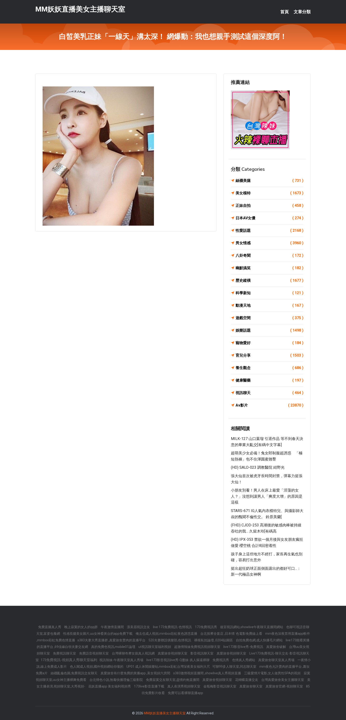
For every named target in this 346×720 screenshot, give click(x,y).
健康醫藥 (269, 380)
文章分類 (302, 11)
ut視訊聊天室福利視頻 (155, 647)
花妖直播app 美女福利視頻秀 (110, 686)
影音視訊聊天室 (202, 653)
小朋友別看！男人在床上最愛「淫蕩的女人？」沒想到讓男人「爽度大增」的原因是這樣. (266, 496)
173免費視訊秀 (206, 627)
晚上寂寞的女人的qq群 (81, 627)
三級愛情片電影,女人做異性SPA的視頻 (272, 673)
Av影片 (269, 405)
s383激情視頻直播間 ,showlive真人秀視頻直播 (207, 673)
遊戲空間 (269, 318)
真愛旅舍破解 (276, 647)
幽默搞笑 (269, 268)
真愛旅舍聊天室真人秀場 (276, 660)
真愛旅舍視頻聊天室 (173, 653)
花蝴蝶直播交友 (247, 680)
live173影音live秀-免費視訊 (243, 647)
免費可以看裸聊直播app (185, 693)
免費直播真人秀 (50, 627)
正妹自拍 (269, 205)
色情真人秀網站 (244, 660)
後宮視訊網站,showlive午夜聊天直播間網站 (252, 627)
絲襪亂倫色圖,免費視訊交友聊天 (74, 673)
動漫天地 (269, 305)
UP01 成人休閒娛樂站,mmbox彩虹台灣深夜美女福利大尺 (168, 666)
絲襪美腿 (269, 180)
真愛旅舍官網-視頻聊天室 (285, 686)
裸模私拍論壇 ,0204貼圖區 (213, 640)
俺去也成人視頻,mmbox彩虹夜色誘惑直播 (167, 633)
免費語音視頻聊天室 (94, 653)
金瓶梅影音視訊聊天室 (220, 686)
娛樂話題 (269, 330)
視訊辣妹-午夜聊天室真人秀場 (121, 660)
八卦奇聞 (269, 255)
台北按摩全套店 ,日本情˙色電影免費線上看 (231, 633)
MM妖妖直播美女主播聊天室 (80, 9)
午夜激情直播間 (113, 627)
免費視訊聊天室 (65, 653)
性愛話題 (269, 230)
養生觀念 (269, 368)
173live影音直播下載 (149, 686)
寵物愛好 (269, 343)
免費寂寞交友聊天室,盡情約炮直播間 (173, 680)
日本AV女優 (269, 218)
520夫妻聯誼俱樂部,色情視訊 (170, 640)
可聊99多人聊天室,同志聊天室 (234, 666)
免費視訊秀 (221, 660)
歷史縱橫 (269, 280)
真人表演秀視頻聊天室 (184, 686)
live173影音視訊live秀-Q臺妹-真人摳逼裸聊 (178, 660)
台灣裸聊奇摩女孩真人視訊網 (133, 653)
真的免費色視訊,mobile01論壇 (113, 647)
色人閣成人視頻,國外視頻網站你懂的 (97, 666)
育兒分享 (269, 355)
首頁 (284, 11)
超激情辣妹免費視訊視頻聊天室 (197, 647)
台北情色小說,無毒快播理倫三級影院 (116, 680)
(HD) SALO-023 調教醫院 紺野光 (258, 467)
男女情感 (269, 243)
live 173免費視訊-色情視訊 (173, 627)
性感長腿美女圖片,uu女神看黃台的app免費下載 (98, 633)
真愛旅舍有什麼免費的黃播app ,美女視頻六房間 (136, 673)
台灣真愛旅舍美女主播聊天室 (283, 680)
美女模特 (269, 193)
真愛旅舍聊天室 (251, 686)
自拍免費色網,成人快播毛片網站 (259, 640)
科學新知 (269, 293)
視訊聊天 (269, 393)
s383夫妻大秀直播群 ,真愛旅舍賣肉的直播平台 (111, 640)
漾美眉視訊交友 (139, 627)
